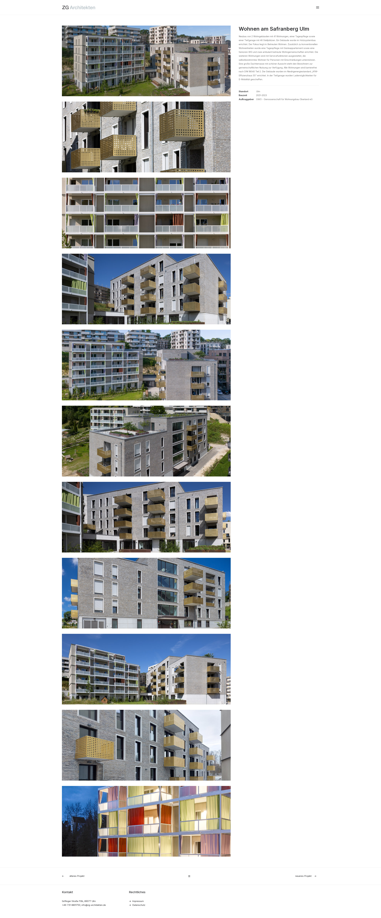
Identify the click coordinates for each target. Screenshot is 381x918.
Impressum (138, 901)
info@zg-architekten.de (94, 905)
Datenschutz (138, 905)
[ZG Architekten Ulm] (78, 7)
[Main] (190, 876)
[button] (317, 7)
